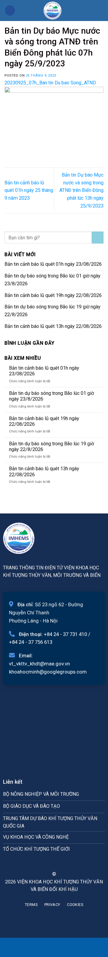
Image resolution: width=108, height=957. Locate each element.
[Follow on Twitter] (57, 863)
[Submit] (98, 238)
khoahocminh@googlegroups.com (48, 672)
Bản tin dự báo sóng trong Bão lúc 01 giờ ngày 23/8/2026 (52, 279)
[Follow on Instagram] (50, 863)
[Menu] (10, 10)
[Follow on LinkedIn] (65, 863)
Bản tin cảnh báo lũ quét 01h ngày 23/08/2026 (53, 264)
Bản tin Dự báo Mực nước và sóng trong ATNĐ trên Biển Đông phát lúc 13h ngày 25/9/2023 (81, 190)
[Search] (101, 10)
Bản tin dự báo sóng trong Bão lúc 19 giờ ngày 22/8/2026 (52, 310)
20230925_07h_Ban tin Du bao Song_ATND (50, 83)
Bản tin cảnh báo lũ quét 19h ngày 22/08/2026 (53, 295)
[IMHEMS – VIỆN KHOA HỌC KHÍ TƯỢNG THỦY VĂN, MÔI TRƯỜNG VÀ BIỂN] (53, 10)
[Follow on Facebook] (42, 863)
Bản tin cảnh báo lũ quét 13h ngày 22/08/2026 (53, 326)
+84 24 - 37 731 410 (65, 634)
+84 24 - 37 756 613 (30, 642)
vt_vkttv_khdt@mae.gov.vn (39, 664)
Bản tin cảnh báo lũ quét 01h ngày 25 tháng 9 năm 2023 (28, 190)
